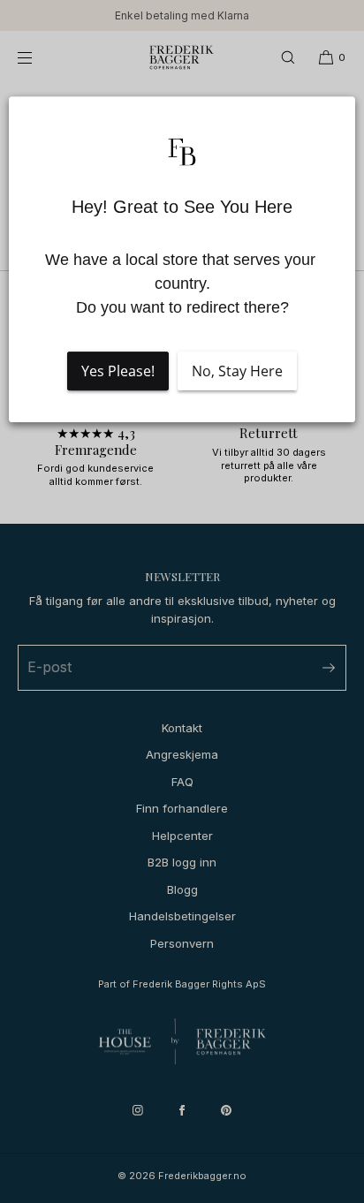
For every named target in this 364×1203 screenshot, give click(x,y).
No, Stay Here (237, 371)
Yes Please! (118, 371)
